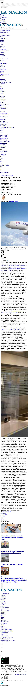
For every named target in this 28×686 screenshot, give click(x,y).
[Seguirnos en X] (2, 648)
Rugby (1, 88)
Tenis (1, 90)
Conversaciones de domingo (7, 127)
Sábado (2, 129)
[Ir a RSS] (2, 656)
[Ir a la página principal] (14, 13)
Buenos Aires (3, 63)
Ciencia (2, 72)
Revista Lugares (4, 138)
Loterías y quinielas (4, 104)
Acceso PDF (3, 119)
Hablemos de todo (4, 74)
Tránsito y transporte (5, 35)
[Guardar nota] (2, 252)
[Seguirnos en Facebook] (2, 644)
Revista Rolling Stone (5, 141)
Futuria (2, 44)
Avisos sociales (3, 124)
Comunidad (3, 69)
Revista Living (3, 140)
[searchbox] (13, 28)
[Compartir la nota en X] (3, 258)
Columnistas (3, 80)
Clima (1, 37)
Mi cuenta (4, 23)
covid (4, 516)
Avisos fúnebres (4, 122)
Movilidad (2, 52)
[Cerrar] (22, 25)
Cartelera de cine (4, 113)
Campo (2, 48)
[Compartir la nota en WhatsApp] (3, 254)
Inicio (3, 15)
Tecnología (2, 99)
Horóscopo (3, 101)
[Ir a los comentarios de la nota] (3, 252)
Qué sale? (2, 111)
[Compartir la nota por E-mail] (5, 258)
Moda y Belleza (3, 107)
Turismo (2, 97)
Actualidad (5, 515)
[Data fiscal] (2, 683)
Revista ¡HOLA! (3, 136)
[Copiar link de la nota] (2, 256)
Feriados (2, 102)
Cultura (2, 68)
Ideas (1, 130)
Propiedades (3, 49)
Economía (10, 175)
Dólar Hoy (2, 46)
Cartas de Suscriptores (5, 82)
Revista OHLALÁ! (4, 135)
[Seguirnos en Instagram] (2, 652)
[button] (14, 98)
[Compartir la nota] (2, 254)
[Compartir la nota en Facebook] (2, 258)
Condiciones (18, 674)
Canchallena (3, 91)
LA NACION (4, 175)
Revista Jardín (3, 143)
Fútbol (1, 87)
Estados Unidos (4, 58)
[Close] (2, 584)
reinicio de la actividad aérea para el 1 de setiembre (13, 265)
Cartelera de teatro (4, 115)
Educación (2, 66)
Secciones (4, 17)
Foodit (3, 19)
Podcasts (2, 105)
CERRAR (2, 0)
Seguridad (2, 65)
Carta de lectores (4, 126)
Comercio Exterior (4, 51)
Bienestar (2, 71)
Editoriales (2, 79)
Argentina (3, 513)
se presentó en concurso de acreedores (11, 329)
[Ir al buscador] (2, 9)
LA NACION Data (4, 38)
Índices (2, 54)
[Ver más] (2, 518)
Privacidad (23, 674)
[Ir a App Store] (5, 663)
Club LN (3, 21)
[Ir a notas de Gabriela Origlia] (14, 198)
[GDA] (5, 679)
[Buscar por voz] (26, 28)
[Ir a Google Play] (5, 660)
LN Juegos (2, 96)
